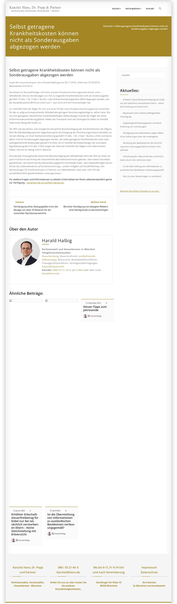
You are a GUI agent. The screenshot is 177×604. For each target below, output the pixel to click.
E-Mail (79, 270)
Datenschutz (149, 572)
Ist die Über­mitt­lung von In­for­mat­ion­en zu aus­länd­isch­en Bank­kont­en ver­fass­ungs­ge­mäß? (61, 521)
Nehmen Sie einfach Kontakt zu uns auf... (140, 191)
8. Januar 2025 (19, 510)
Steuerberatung (50, 256)
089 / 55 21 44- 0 (68, 567)
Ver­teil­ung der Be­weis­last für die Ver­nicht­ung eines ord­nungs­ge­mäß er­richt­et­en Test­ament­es (141, 146)
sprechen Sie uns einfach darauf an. (45, 182)
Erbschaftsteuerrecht (53, 266)
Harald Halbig (24, 540)
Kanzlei (116, 8)
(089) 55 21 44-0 (62, 270)
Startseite (108, 26)
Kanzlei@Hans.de (68, 572)
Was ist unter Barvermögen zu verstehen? (142, 176)
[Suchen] (167, 8)
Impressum (149, 567)
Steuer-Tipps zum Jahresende (95, 308)
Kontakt (150, 8)
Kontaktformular (51, 273)
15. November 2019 (93, 303)
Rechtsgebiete (133, 8)
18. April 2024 (55, 510)
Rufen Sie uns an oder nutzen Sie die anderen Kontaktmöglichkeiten (68, 586)
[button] (160, 8)
